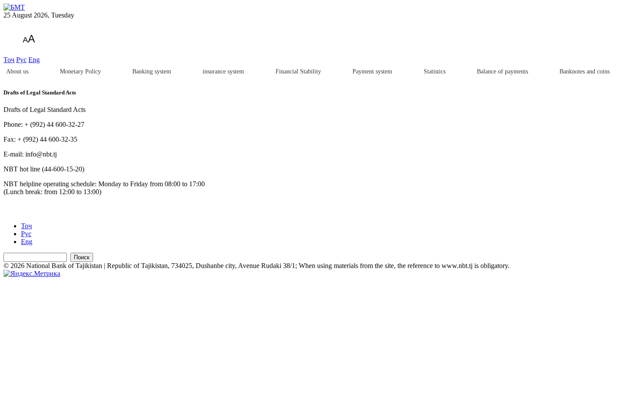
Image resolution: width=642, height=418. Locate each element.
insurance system (223, 71)
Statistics (434, 71)
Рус (21, 59)
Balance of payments (502, 71)
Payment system (372, 71)
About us (17, 71)
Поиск (82, 257)
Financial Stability (298, 71)
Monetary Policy (80, 71)
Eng (34, 59)
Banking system (151, 71)
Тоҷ (8, 59)
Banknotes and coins (584, 71)
